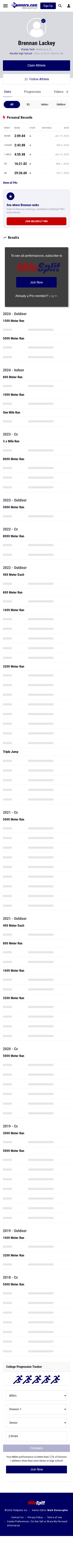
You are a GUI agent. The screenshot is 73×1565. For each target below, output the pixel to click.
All (12, 104)
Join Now (36, 1469)
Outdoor (61, 104)
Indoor (44, 104)
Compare (36, 1448)
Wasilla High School (21, 53)
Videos (61, 92)
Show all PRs (10, 182)
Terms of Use (54, 1517)
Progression (32, 92)
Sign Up (48, 5)
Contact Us (17, 1517)
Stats (7, 92)
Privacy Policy (35, 1517)
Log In (53, 296)
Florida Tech (28, 49)
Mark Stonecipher (57, 1510)
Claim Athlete (36, 65)
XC (28, 104)
